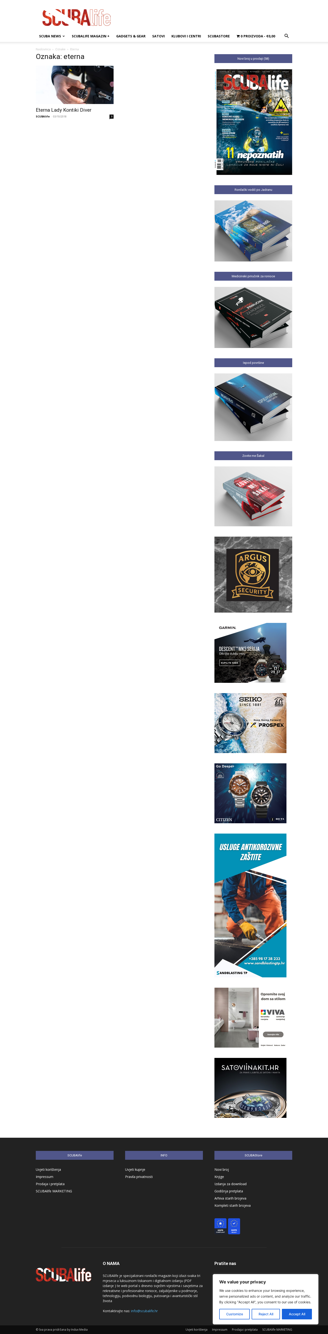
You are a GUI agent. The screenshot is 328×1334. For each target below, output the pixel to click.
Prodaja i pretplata (50, 1184)
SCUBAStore (219, 36)
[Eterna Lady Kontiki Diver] (75, 85)
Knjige (219, 1176)
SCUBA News (50, 36)
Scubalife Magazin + (90, 36)
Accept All (297, 1314)
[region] (265, 1299)
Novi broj (221, 1169)
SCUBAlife (43, 116)
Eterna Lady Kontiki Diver (63, 110)
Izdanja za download (230, 1184)
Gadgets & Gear (131, 36)
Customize (234, 1314)
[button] (286, 36)
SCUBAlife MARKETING (54, 1191)
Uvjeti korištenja (48, 1169)
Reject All (266, 1314)
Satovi (158, 36)
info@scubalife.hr (144, 1311)
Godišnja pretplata (228, 1191)
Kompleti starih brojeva (232, 1205)
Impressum (44, 1176)
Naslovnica (43, 49)
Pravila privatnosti (139, 1176)
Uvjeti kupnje (135, 1169)
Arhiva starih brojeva (230, 1198)
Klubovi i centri (186, 36)
